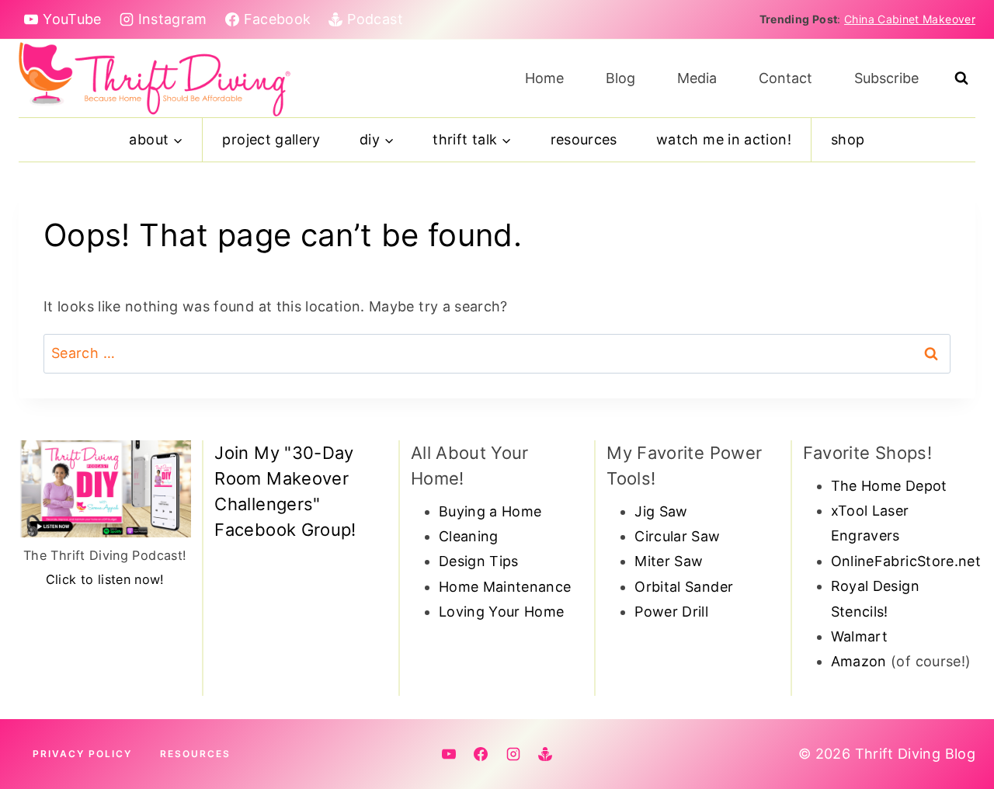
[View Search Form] (961, 78)
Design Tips (479, 561)
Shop (847, 139)
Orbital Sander (683, 587)
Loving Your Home (502, 611)
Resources (584, 139)
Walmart (859, 636)
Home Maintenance (505, 587)
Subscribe (886, 78)
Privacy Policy (82, 753)
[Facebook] (481, 754)
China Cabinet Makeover (909, 19)
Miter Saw (668, 561)
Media (697, 78)
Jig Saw (661, 511)
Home (544, 78)
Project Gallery (271, 139)
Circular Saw (677, 536)
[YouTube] (449, 754)
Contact (785, 78)
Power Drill (671, 611)
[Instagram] (513, 754)
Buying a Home (490, 511)
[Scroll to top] (957, 728)
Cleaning (469, 536)
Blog (620, 78)
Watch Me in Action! (723, 139)
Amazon (859, 661)
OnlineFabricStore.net (906, 561)
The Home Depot (889, 486)
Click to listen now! (105, 579)
